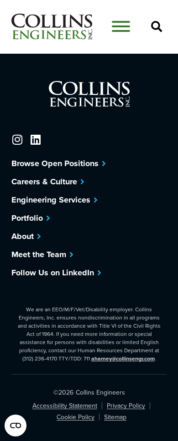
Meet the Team (38, 254)
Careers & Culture (44, 181)
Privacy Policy (126, 405)
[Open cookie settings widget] (15, 425)
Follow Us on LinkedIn (52, 272)
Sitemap (115, 417)
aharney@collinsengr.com (123, 358)
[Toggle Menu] (121, 26)
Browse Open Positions (55, 163)
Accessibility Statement (64, 405)
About (22, 236)
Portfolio (27, 218)
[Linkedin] (35, 139)
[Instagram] (17, 139)
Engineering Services (50, 199)
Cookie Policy (75, 417)
